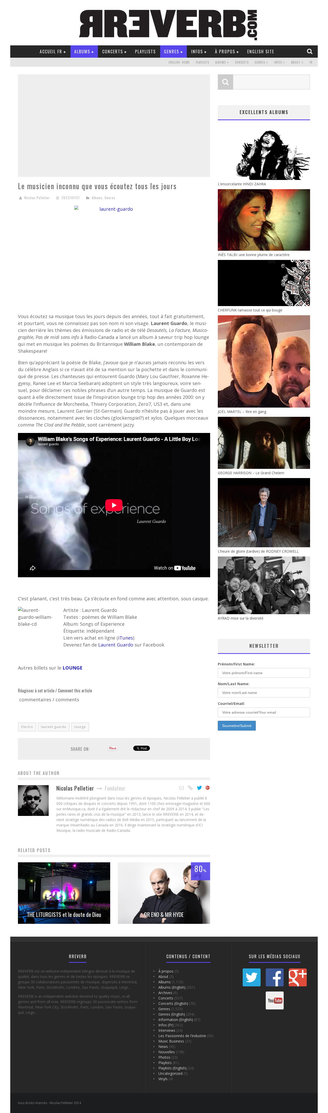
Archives (165, 992)
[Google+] (208, 788)
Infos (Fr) (165, 1025)
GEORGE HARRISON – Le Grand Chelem (251, 472)
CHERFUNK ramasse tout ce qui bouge (250, 310)
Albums (82, 51)
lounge (80, 727)
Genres (171, 51)
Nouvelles (166, 1051)
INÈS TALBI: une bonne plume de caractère (254, 254)
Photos (164, 1057)
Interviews (166, 1030)
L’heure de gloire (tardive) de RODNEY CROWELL (258, 551)
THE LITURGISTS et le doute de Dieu (64, 914)
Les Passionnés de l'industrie (182, 1035)
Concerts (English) (173, 1003)
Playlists (145, 51)
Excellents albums (264, 112)
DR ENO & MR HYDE (164, 914)
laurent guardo (53, 727)
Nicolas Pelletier (37, 197)
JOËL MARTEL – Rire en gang (242, 411)
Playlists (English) (172, 1068)
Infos (197, 51)
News (163, 1046)
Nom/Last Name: (233, 683)
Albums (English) (172, 987)
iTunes (125, 638)
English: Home (179, 62)
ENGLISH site (260, 51)
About (295, 62)
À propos (225, 51)
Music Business (171, 1041)
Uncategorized (170, 1073)
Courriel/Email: (231, 703)
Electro (27, 727)
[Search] (310, 51)
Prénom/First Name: (236, 664)
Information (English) (175, 1019)
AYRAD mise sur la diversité (240, 618)
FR (311, 62)
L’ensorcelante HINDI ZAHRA (242, 183)
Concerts (112, 51)
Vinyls (163, 1078)
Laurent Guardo (115, 645)
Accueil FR (51, 51)
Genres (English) (171, 1014)
